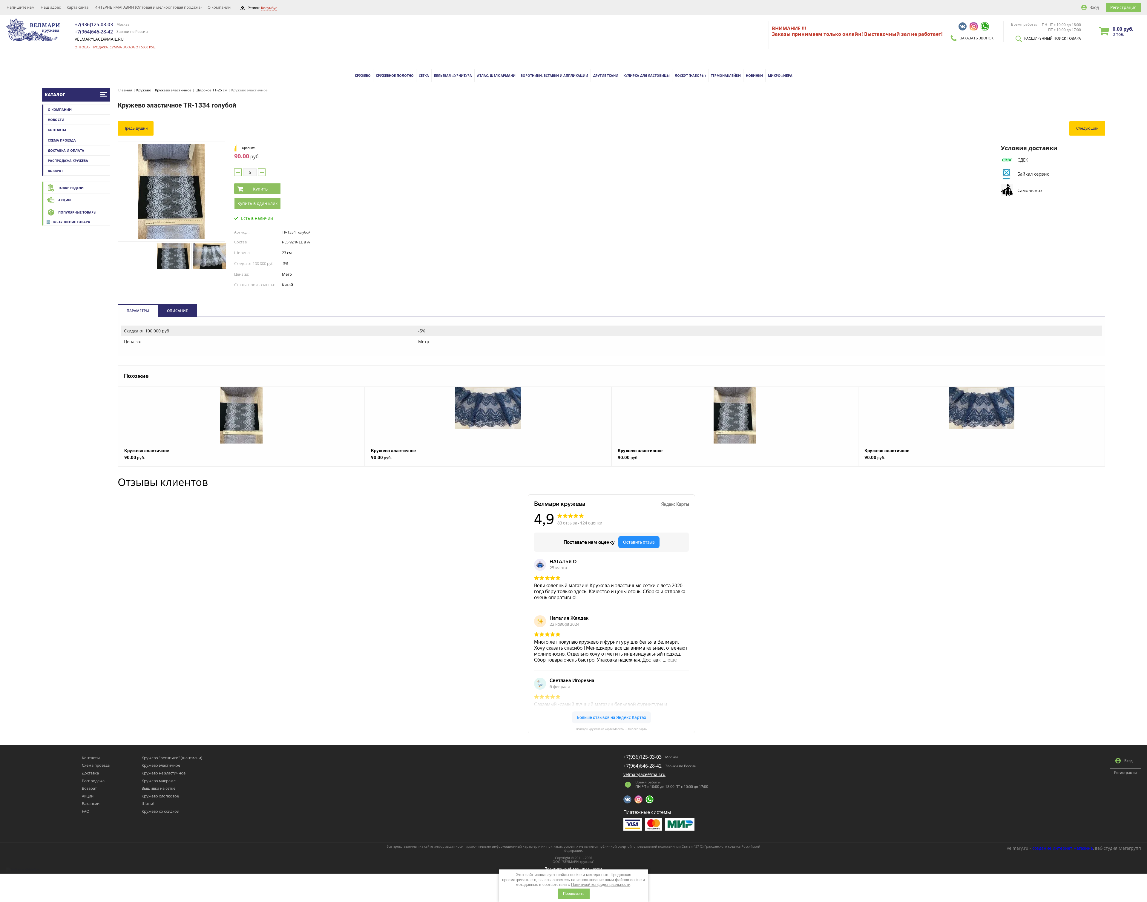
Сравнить (249, 148)
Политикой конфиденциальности (600, 884)
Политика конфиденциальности (573, 868)
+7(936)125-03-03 (94, 24)
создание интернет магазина (1062, 848)
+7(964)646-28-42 (94, 31)
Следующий (1087, 128)
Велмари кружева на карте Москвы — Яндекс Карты (611, 729)
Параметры (138, 310)
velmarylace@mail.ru (99, 39)
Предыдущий (135, 128)
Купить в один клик (257, 203)
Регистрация (1123, 7)
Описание (177, 310)
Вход (1094, 7)
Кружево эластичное (146, 450)
